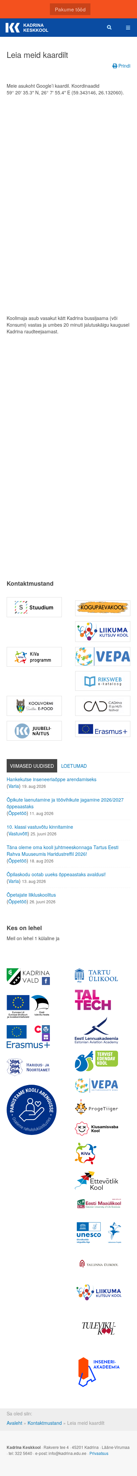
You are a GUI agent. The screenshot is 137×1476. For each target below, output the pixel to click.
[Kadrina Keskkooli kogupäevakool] (102, 608)
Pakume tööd (70, 9)
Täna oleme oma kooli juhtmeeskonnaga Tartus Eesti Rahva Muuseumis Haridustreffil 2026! (62, 850)
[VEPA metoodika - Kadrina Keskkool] (102, 656)
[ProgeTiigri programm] (96, 1107)
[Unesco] (99, 1232)
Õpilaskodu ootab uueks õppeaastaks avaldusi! (56, 874)
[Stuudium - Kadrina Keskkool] (34, 607)
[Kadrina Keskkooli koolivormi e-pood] (34, 706)
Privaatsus (98, 1453)
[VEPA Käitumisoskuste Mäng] (96, 1085)
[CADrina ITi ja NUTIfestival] (102, 706)
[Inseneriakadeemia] (99, 1372)
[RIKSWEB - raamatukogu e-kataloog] (102, 681)
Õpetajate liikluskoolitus (31, 894)
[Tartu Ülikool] (96, 975)
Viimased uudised (32, 765)
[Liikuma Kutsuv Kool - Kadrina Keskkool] (102, 631)
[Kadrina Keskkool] (26, 27)
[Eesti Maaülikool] (99, 1203)
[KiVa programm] (96, 1153)
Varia (13, 786)
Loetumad (74, 765)
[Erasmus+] (102, 729)
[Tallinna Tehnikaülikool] (96, 1000)
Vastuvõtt (18, 833)
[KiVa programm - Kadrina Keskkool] (34, 657)
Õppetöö (17, 813)
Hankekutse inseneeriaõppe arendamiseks (51, 779)
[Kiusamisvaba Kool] (96, 1129)
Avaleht (14, 1422)
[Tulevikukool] (99, 1328)
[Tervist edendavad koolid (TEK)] (96, 1061)
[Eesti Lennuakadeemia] (96, 1030)
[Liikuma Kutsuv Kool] (99, 1292)
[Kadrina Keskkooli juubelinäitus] (34, 731)
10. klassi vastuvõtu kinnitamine (40, 826)
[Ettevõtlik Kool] (96, 1180)
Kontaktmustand (45, 1422)
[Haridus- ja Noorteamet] (28, 1067)
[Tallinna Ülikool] (99, 1264)
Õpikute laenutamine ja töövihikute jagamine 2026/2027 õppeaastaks (65, 803)
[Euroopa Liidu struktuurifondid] (28, 1006)
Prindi (123, 65)
